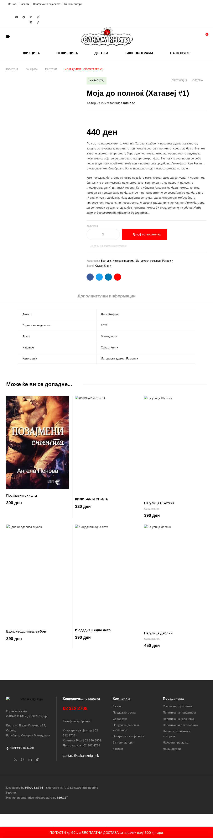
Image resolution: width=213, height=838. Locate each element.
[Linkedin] (30, 22)
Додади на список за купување (108, 246)
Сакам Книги (103, 265)
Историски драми (123, 260)
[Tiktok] (37, 22)
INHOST (62, 797)
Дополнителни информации (107, 296)
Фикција (32, 69)
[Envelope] (16, 17)
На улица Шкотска (159, 503)
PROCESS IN (34, 787)
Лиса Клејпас (125, 103)
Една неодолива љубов (26, 631)
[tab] (106, 297)
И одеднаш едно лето (93, 630)
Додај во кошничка (147, 234)
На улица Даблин (158, 633)
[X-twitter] (30, 17)
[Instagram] (37, 17)
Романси (167, 260)
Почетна (12, 69)
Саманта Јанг (152, 508)
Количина (92, 225)
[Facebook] (23, 17)
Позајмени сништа (21, 495)
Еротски (51, 69)
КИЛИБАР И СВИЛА (91, 499)
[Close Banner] (209, 832)
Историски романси (148, 260)
